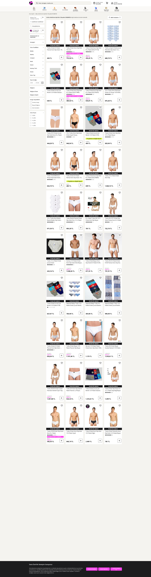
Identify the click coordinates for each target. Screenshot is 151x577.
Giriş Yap (119, 3)
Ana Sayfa (31, 14)
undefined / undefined (37, 21)
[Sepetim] (107, 3)
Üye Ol (115, 3)
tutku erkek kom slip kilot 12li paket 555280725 (46, 14)
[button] (92, 43)
